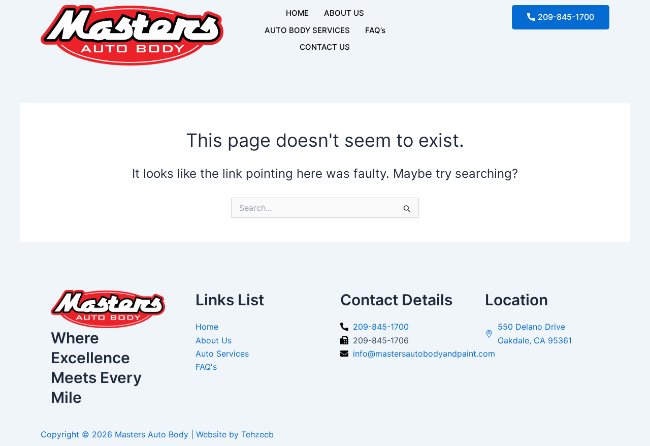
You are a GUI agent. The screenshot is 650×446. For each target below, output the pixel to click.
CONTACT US (325, 47)
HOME (297, 13)
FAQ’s (375, 30)
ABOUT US (344, 13)
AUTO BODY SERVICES (307, 30)
